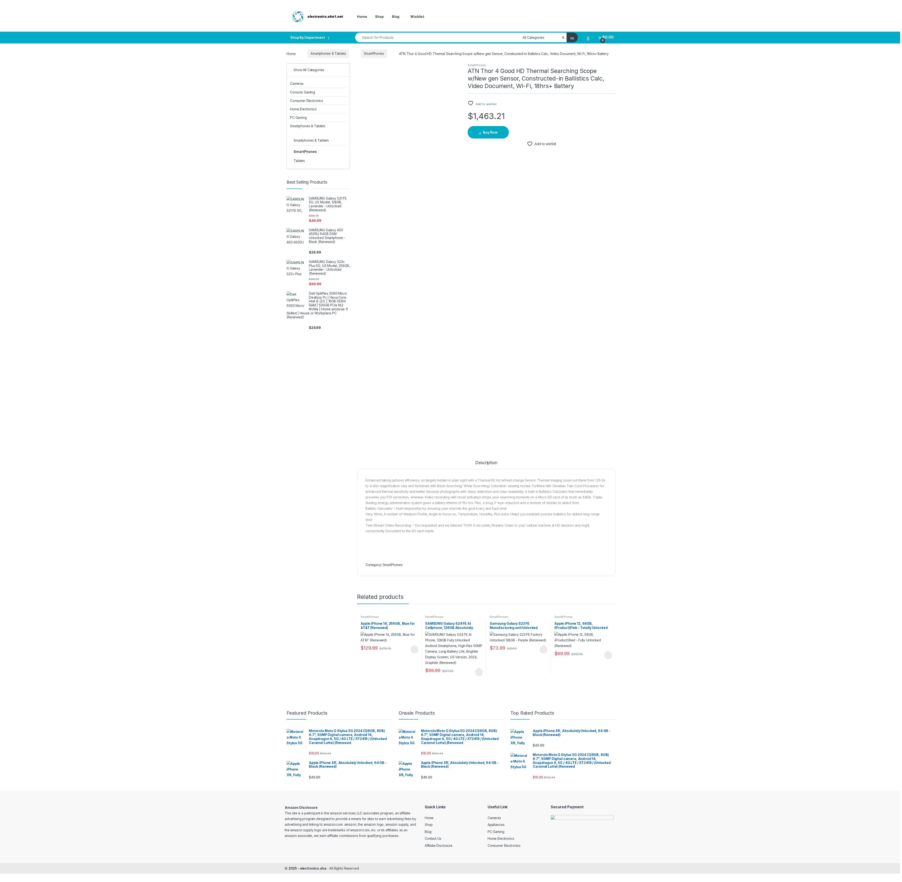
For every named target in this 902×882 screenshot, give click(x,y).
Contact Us (433, 838)
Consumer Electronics (306, 101)
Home (362, 17)
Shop (379, 17)
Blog (395, 17)
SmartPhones (374, 53)
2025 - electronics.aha (307, 868)
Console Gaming (302, 92)
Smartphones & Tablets (328, 53)
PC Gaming (298, 117)
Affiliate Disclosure (438, 845)
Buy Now (490, 132)
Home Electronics (303, 109)
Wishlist (417, 17)
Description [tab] (486, 463)
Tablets (299, 161)
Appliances (496, 825)
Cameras (296, 83)
